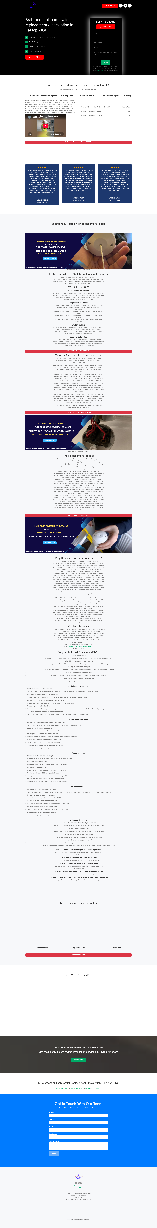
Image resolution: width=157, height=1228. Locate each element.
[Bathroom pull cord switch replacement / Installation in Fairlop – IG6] (78, 1176)
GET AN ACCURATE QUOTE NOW (78, 515)
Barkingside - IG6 (59, 1088)
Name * (51, 1112)
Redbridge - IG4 (98, 1088)
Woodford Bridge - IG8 (89, 1088)
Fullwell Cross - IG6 (74, 1088)
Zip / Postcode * (54, 1134)
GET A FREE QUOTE (78, 955)
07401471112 (111, 6)
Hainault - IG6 (66, 1088)
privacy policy (100, 70)
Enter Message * (54, 1141)
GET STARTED (78, 1060)
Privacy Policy (78, 1185)
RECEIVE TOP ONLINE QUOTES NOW (78, 351)
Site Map (78, 1187)
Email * (51, 1119)
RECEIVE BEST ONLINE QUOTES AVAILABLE (78, 142)
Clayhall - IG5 (81, 1088)
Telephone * (52, 1127)
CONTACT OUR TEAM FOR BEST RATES (78, 412)
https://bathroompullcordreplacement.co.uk (81, 646)
